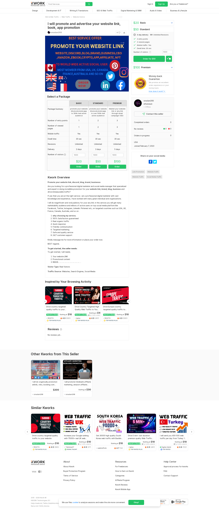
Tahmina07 (70, 447)
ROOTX (50, 318)
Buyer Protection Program (74, 471)
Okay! (136, 502)
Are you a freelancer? (179, 4)
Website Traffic (153, 172)
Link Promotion (138, 172)
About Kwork (68, 466)
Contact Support (171, 476)
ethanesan (148, 104)
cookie (75, 502)
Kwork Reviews (121, 485)
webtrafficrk (102, 448)
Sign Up (161, 4)
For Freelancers (121, 466)
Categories (119, 476)
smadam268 (149, 101)
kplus (78, 318)
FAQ (165, 471)
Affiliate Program (122, 480)
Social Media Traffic (154, 177)
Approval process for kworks (176, 466)
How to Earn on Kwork (124, 471)
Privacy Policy (69, 480)
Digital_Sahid (166, 447)
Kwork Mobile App (122, 489)
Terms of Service (70, 476)
